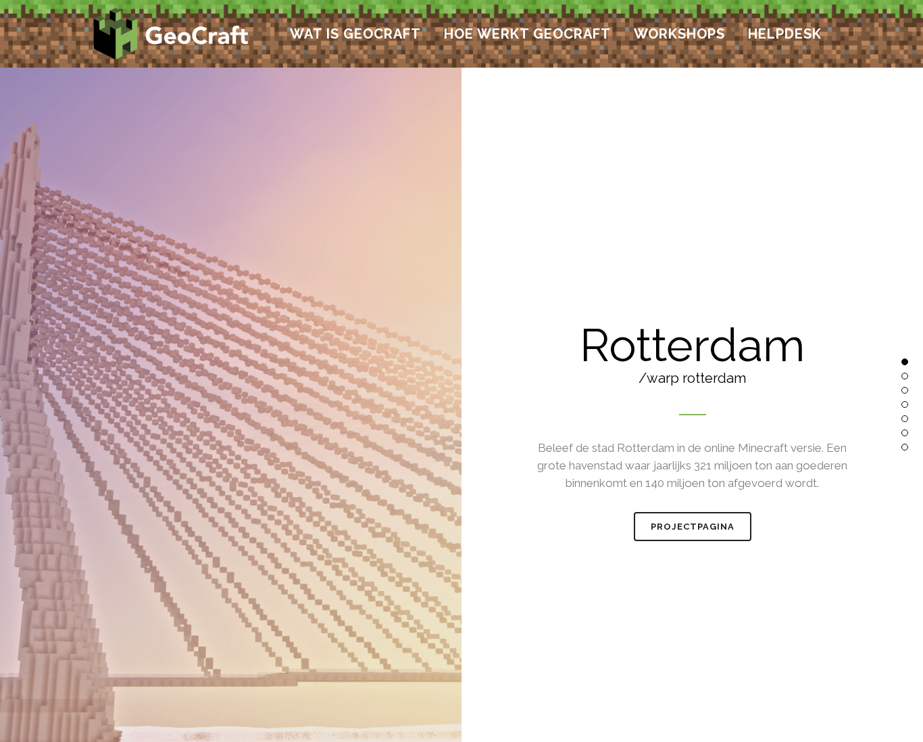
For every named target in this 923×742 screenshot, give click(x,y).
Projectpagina (692, 526)
